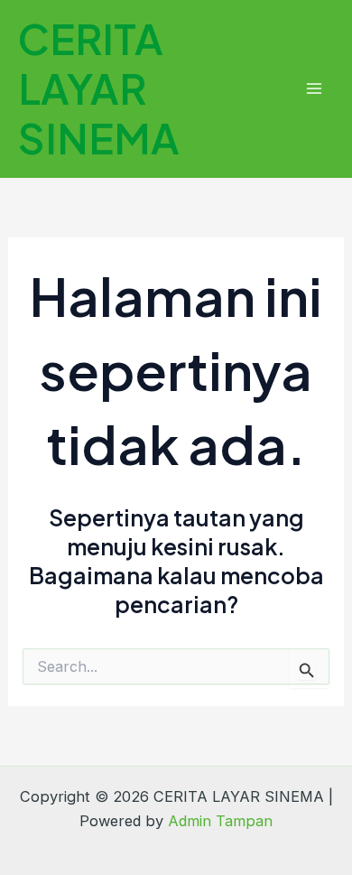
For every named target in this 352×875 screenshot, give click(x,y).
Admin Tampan (220, 821)
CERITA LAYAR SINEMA (99, 88)
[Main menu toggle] (313, 89)
